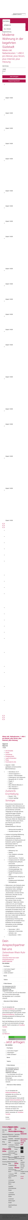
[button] (11, 1037)
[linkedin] (22, 1151)
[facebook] (22, 1148)
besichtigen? (7, 971)
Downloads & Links (10, 762)
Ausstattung (8, 754)
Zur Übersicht (6, 1033)
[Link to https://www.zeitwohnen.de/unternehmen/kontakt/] (19, 8)
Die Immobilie (9, 751)
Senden (4, 1032)
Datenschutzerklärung (8, 1009)
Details (7, 752)
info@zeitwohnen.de (8, 959)
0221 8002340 (24, 1133)
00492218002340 (7, 961)
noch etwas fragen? (9, 969)
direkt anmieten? (8, 973)
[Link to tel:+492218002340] (19, 6)
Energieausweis (9, 756)
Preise (7, 760)
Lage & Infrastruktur (10, 758)
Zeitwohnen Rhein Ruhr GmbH (10, 958)
